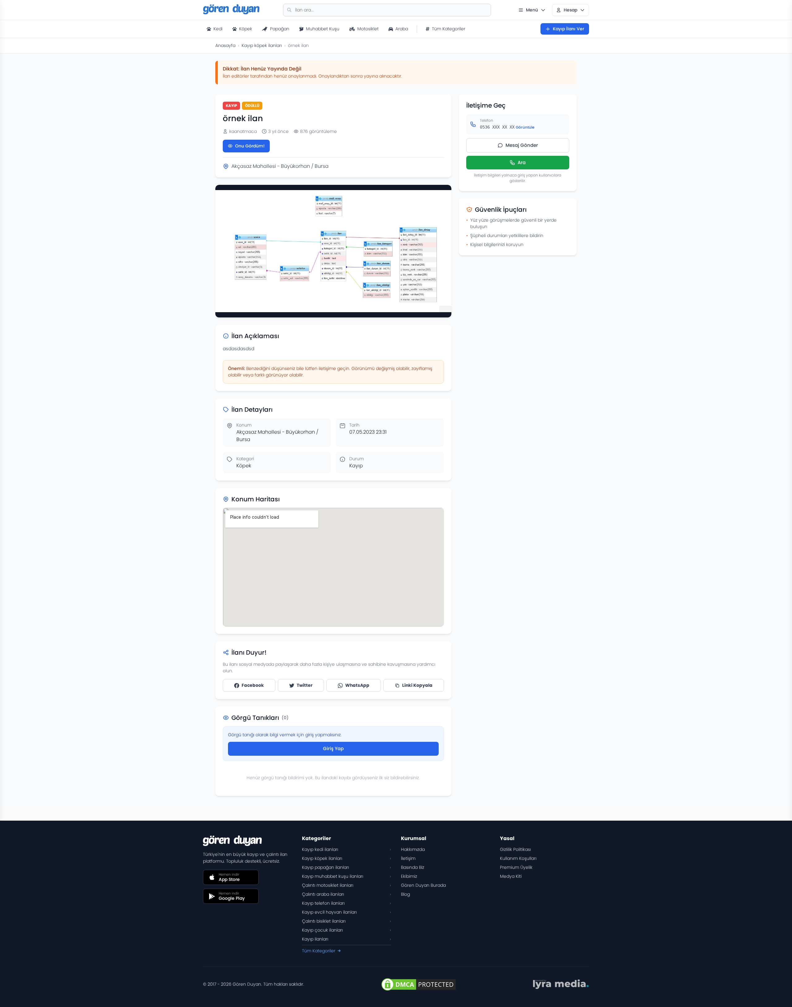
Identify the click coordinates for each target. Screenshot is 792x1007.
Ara (522, 162)
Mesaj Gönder (522, 145)
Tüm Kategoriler (448, 29)
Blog (405, 894)
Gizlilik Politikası (515, 849)
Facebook (253, 685)
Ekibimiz (409, 876)
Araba (401, 29)
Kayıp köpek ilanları (262, 45)
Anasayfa (225, 45)
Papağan (279, 29)
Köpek (245, 29)
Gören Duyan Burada (423, 885)
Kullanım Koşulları (518, 858)
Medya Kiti (511, 876)
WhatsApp (357, 685)
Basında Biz (412, 867)
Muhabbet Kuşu (322, 29)
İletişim (408, 858)
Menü (532, 10)
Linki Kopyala (417, 685)
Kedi (217, 29)
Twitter (304, 685)
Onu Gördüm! (250, 146)
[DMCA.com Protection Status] (418, 984)
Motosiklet (368, 29)
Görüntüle (525, 127)
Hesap (570, 10)
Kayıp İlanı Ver (568, 29)
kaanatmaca (243, 131)
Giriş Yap (333, 748)
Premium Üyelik (516, 867)
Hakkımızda (413, 849)
